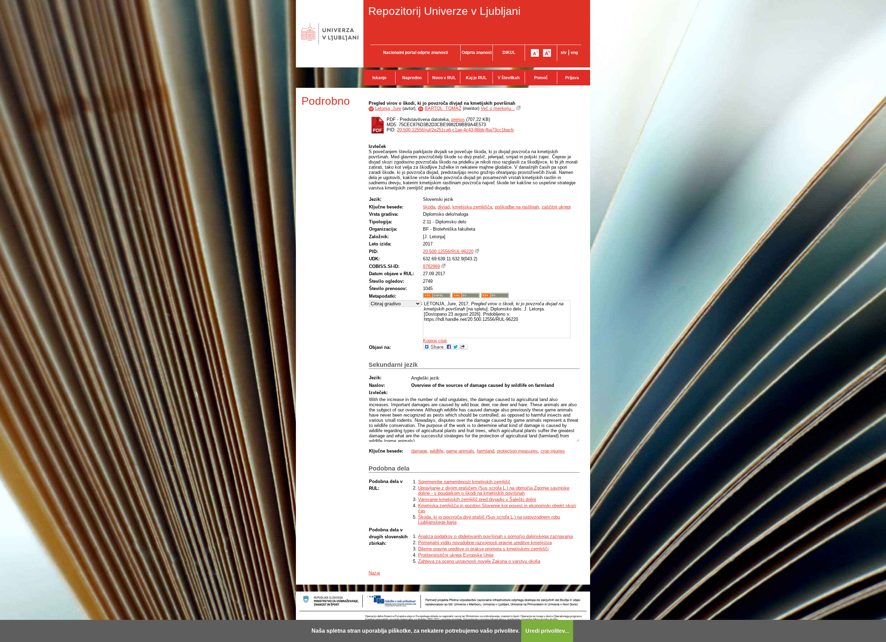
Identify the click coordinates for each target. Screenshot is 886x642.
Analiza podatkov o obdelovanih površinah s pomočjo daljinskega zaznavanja (495, 536)
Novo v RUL (444, 77)
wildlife (436, 451)
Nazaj (374, 573)
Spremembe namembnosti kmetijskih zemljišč (464, 481)
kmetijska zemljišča (472, 207)
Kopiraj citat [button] (435, 340)
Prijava (572, 77)
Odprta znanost (477, 52)
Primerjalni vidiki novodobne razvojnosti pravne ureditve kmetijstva (485, 542)
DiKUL (509, 52)
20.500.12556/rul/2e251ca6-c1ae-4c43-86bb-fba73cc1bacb (455, 129)
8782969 (431, 266)
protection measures (517, 451)
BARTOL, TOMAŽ (443, 108)
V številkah (508, 77)
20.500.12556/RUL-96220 (448, 251)
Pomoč (541, 77)
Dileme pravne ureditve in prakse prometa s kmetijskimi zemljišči (483, 548)
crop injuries (553, 451)
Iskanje (379, 77)
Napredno (412, 77)
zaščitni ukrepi (556, 207)
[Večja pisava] (547, 53)
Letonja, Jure (388, 108)
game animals (460, 451)
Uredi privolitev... (547, 631)
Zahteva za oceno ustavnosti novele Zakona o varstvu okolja (479, 561)
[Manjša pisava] (535, 53)
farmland (485, 451)
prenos (458, 119)
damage (419, 451)
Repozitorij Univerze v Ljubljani (444, 11)
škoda (429, 207)
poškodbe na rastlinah (517, 207)
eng (574, 52)
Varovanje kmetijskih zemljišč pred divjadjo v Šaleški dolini (477, 499)
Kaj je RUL (476, 77)
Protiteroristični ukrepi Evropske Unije (456, 555)
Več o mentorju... (498, 108)
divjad (444, 207)
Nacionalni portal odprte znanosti (415, 52)
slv (564, 52)
